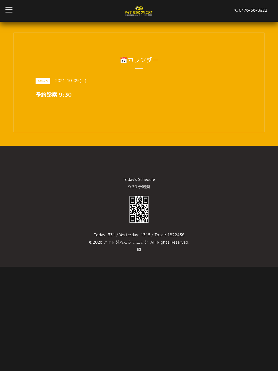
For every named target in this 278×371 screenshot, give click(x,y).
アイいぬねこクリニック (125, 242)
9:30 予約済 (139, 187)
